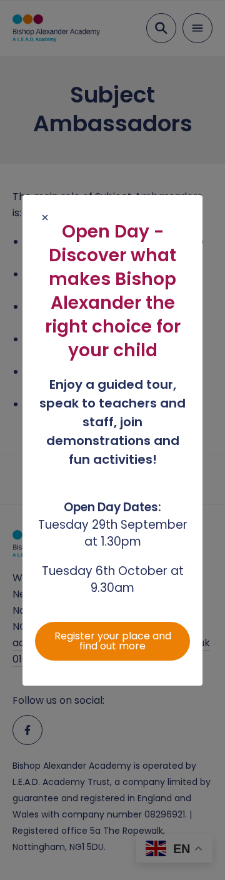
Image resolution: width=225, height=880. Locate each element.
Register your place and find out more (112, 641)
